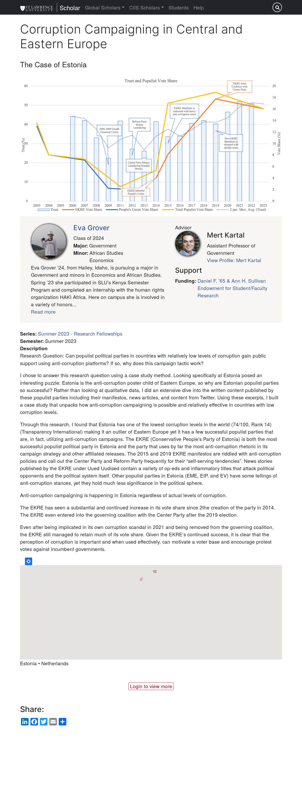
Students (179, 7)
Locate (28, 561)
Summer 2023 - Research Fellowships (80, 333)
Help (198, 7)
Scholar (70, 7)
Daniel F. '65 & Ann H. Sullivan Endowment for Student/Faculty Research (232, 288)
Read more (43, 311)
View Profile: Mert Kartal (234, 260)
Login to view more (151, 686)
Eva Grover (91, 227)
